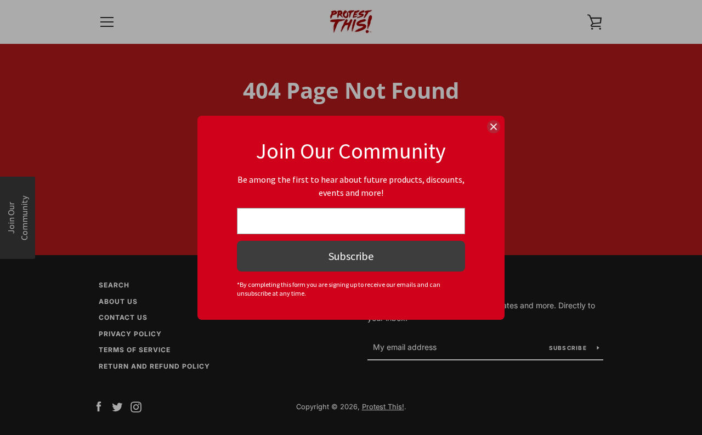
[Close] (493, 126)
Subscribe (351, 256)
